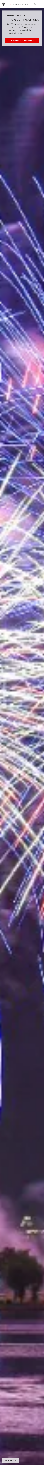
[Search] (35, 4)
